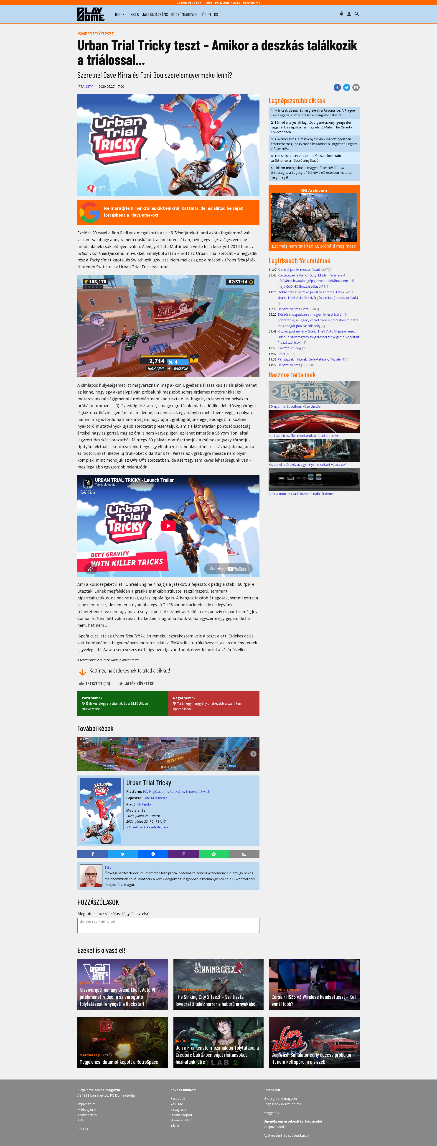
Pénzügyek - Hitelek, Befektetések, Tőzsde (309, 359)
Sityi (90, 86)
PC (145, 791)
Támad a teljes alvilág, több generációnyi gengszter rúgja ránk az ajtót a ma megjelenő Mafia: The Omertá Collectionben (311, 127)
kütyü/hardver (184, 14)
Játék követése (139, 683)
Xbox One (177, 791)
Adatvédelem (87, 1115)
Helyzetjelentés (289, 365)
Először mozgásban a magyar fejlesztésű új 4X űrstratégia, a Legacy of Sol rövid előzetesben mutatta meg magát (311, 172)
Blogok (82, 1129)
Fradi (281, 354)
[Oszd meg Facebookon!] (337, 87)
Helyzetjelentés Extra (293, 309)
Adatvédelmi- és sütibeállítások (286, 1135)
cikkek (133, 14)
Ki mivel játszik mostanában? (299, 269)
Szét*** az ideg (289, 348)
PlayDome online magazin (98, 1090)
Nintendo (144, 804)
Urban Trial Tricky (148, 782)
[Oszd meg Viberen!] (183, 854)
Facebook (177, 1098)
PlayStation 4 (158, 791)
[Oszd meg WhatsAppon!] (214, 854)
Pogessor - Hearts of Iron (283, 1104)
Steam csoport (181, 1115)
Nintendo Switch (198, 791)
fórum (206, 14)
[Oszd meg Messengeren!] (153, 854)
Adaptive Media (275, 1127)
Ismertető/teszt (95, 33)
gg (216, 14)
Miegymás (271, 1112)
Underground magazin (280, 1098)
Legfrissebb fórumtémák (299, 260)
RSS (80, 1120)
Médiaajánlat (87, 1109)
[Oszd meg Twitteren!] (346, 87)
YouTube (177, 1104)
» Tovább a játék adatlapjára (147, 827)
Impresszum (86, 1104)
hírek (119, 14)
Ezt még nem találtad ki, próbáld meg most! (314, 246)
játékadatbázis (155, 14)
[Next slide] (253, 754)
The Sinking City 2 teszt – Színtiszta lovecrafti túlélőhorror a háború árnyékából (306, 158)
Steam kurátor (181, 1120)
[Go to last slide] (83, 754)
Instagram (178, 1109)
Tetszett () (97, 683)
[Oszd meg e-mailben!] (356, 87)
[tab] (162, 767)
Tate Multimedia (155, 798)
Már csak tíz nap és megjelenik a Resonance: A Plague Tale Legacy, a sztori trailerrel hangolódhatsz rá (313, 112)
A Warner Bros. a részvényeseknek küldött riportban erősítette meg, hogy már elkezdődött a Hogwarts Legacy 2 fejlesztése (314, 144)
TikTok (175, 1125)
